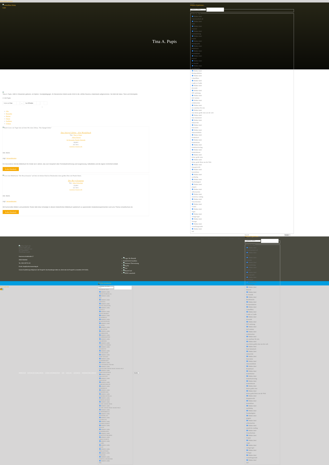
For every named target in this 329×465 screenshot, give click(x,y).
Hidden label (198, 16)
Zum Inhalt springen (6, 1)
